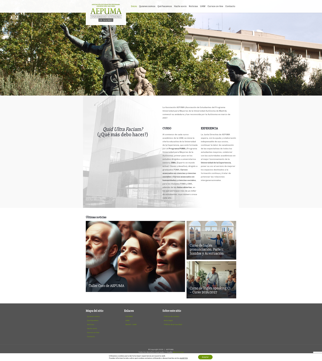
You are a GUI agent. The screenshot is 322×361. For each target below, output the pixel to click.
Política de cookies (171, 316)
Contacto (91, 336)
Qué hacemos (92, 320)
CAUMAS (129, 316)
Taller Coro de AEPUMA (106, 285)
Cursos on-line (93, 332)
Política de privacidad (173, 324)
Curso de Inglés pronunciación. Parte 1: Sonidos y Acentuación (207, 249)
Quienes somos (93, 316)
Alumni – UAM (130, 324)
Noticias (90, 324)
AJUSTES (184, 358)
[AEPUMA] (106, 12)
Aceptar (205, 357)
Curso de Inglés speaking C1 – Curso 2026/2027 (210, 290)
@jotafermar (178, 352)
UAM (127, 320)
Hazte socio (92, 328)
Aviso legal (168, 320)
